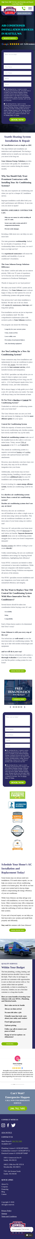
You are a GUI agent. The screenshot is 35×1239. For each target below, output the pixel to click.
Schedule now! (19, 699)
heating (19, 452)
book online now (17, 671)
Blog (3, 1192)
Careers (3, 1194)
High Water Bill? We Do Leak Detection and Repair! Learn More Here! (18, 3)
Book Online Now (24, 13)
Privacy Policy (9, 115)
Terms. (17, 115)
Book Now (17, 120)
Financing (4, 1189)
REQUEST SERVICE (10, 38)
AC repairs (11, 365)
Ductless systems (7, 546)
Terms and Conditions (9, 1216)
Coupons (4, 1187)
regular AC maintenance (13, 305)
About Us (4, 1184)
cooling (27, 452)
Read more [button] (17, 1079)
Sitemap (4, 1214)
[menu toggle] (30, 8)
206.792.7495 (17, 1108)
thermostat (26, 531)
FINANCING (9, 1044)
